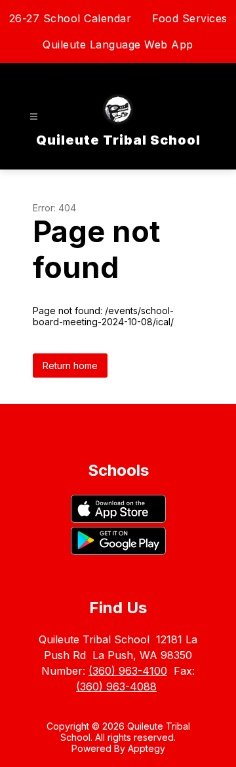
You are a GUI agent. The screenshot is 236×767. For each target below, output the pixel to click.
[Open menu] (33, 116)
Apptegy (146, 748)
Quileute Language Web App (118, 44)
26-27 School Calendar (70, 18)
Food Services (189, 18)
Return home (70, 365)
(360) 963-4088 (116, 686)
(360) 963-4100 (127, 670)
